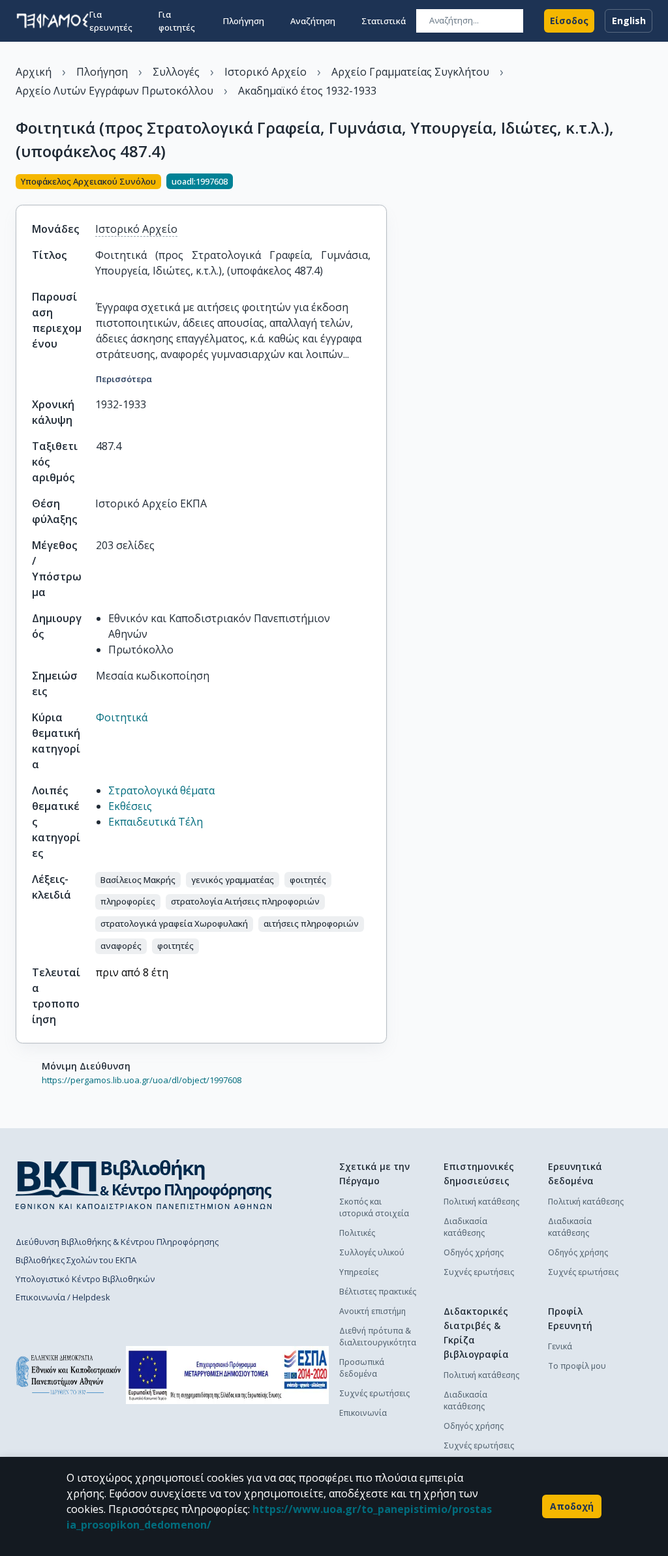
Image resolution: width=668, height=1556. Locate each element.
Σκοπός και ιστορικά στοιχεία (374, 1207)
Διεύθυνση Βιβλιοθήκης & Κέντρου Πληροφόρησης (117, 1242)
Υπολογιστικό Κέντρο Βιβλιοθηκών (85, 1279)
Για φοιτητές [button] (177, 20)
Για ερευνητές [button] (110, 20)
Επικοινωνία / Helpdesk (63, 1297)
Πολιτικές (357, 1232)
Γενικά (560, 1346)
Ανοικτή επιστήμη (372, 1311)
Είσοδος (569, 20)
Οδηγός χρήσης (474, 1252)
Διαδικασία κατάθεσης (465, 1227)
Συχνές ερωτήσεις (374, 1393)
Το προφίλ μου (577, 1365)
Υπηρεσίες (358, 1272)
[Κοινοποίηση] (381, 182)
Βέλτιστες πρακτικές (377, 1291)
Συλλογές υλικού (371, 1252)
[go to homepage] (52, 21)
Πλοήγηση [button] (243, 21)
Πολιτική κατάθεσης (481, 1201)
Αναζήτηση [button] (312, 21)
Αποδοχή (572, 1506)
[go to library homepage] (144, 1184)
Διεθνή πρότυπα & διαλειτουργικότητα (377, 1336)
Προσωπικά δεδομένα (361, 1367)
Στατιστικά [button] (383, 21)
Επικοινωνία (363, 1412)
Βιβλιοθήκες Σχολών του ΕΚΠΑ (76, 1260)
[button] (138, 880)
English (629, 20)
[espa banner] (227, 1375)
